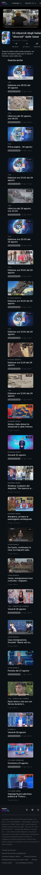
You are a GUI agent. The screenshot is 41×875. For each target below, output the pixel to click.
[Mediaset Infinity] (4, 3)
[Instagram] (32, 810)
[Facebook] (27, 810)
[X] (38, 810)
